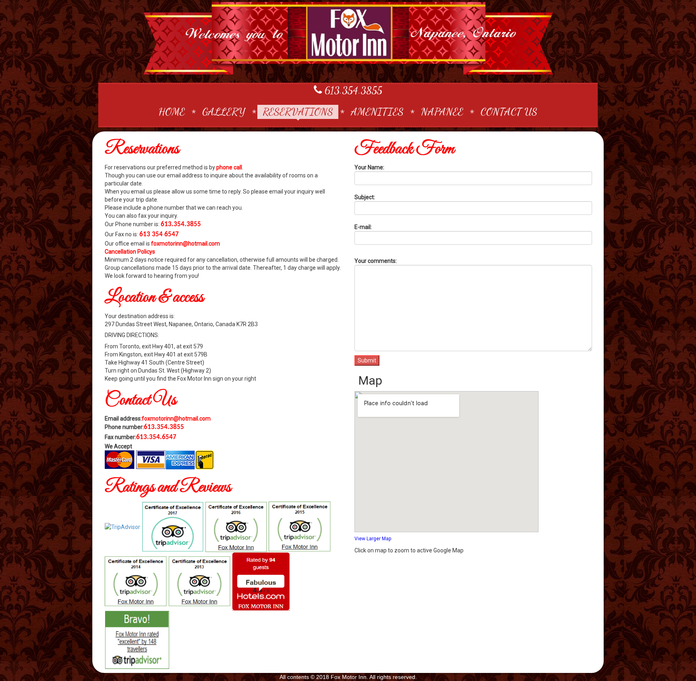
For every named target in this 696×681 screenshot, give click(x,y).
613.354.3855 (352, 90)
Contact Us (509, 111)
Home (172, 111)
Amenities (377, 111)
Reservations (298, 111)
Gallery (223, 111)
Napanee (442, 111)
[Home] (348, 38)
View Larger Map (372, 538)
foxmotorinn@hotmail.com (185, 243)
